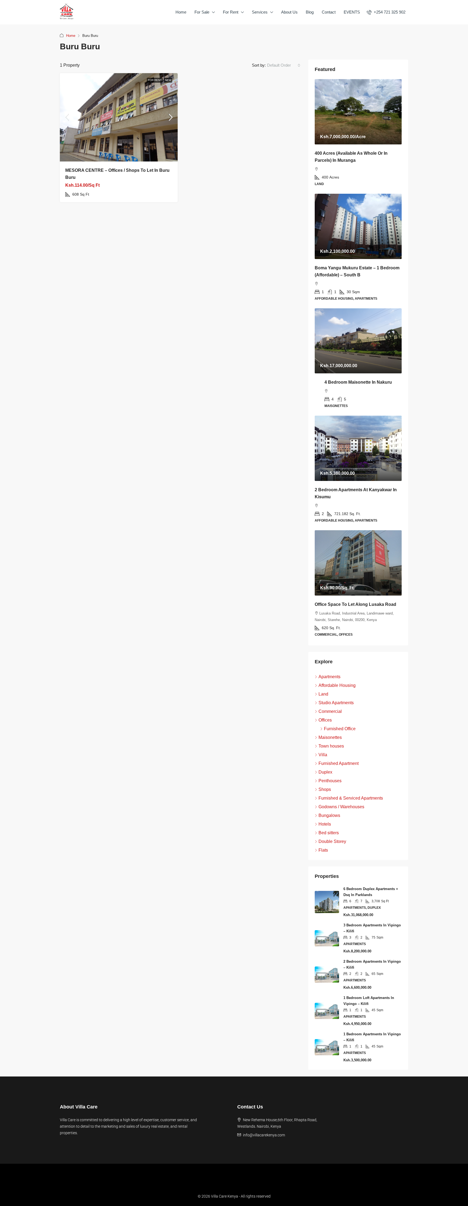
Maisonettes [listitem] (330, 737)
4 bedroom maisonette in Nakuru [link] (358, 382)
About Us (289, 12)
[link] (119, 117)
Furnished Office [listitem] (340, 728)
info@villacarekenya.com (264, 1135)
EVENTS (352, 12)
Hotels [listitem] (324, 824)
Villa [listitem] (322, 754)
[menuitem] (386, 12)
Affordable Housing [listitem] (337, 685)
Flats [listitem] (323, 850)
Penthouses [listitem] (330, 780)
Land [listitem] (323, 694)
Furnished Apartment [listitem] (338, 763)
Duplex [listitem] (325, 772)
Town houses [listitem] (331, 746)
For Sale (201, 12)
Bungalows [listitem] (329, 815)
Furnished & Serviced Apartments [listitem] (350, 798)
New (168, 80)
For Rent (230, 12)
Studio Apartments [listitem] (336, 702)
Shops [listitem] (324, 789)
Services (260, 12)
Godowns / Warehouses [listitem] (341, 806)
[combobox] (283, 65)
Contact (329, 12)
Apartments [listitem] (329, 676)
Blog (310, 12)
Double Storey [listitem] (332, 841)
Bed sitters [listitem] (328, 832)
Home (181, 12)
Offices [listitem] (325, 720)
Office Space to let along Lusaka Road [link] (355, 604)
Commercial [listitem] (330, 711)
